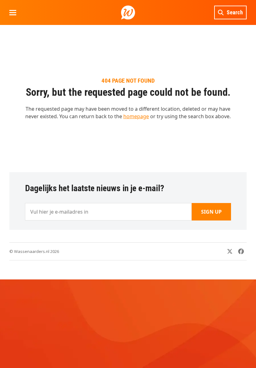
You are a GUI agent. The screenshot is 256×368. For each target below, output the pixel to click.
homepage (136, 116)
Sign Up (211, 211)
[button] (12, 12)
